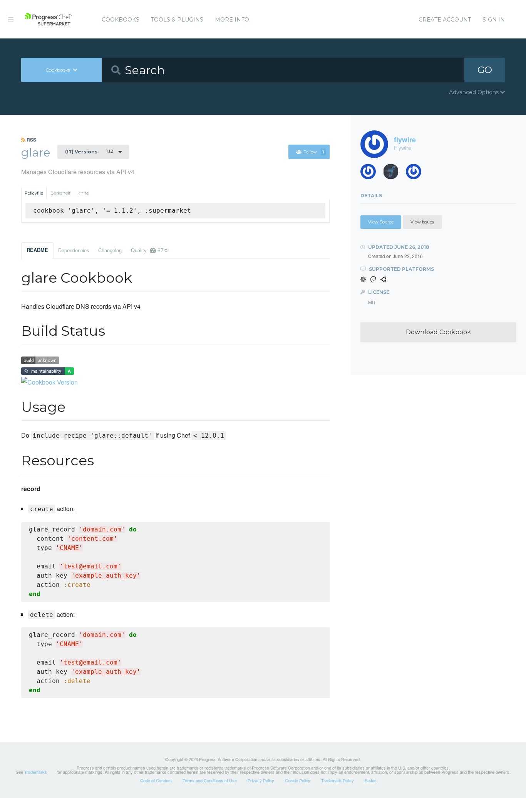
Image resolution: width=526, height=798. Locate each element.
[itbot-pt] (393, 173)
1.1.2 (89, 151)
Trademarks (35, 772)
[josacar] (416, 173)
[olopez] (371, 173)
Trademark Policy (337, 780)
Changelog (110, 250)
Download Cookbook (438, 332)
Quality (149, 250)
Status (371, 780)
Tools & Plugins (177, 19)
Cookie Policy (297, 780)
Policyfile (34, 193)
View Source (381, 222)
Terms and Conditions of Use (210, 780)
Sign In (493, 19)
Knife (83, 193)
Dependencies (73, 250)
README (37, 250)
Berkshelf (60, 193)
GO (484, 69)
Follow (313, 152)
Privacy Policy (261, 780)
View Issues (422, 222)
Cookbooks (120, 19)
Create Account (445, 19)
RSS (30, 139)
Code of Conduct (156, 780)
